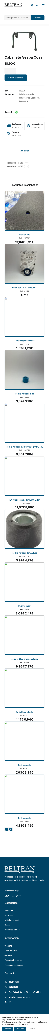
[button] (24, 40)
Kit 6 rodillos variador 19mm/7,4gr (24, 500)
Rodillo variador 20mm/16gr (24, 553)
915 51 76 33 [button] (14, 982)
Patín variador (24, 606)
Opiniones (8, 955)
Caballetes (35, 98)
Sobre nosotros (11, 950)
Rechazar (20, 1029)
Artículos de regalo (12, 920)
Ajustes (32, 1029)
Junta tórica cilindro (25, 712)
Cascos (7, 925)
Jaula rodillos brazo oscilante (24, 659)
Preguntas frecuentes (13, 960)
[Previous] (7, 829)
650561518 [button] (13, 987)
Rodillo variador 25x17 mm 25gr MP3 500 (24, 447)
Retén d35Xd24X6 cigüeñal (24, 287)
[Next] (11, 829)
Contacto (8, 946)
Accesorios (9, 915)
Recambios (23, 101)
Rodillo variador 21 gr (24, 393)
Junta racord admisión (24, 340)
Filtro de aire (24, 234)
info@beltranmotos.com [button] (19, 997)
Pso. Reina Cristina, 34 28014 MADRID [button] (25, 992)
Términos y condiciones (14, 965)
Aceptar (8, 1029)
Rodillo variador (25, 765)
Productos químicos (12, 930)
